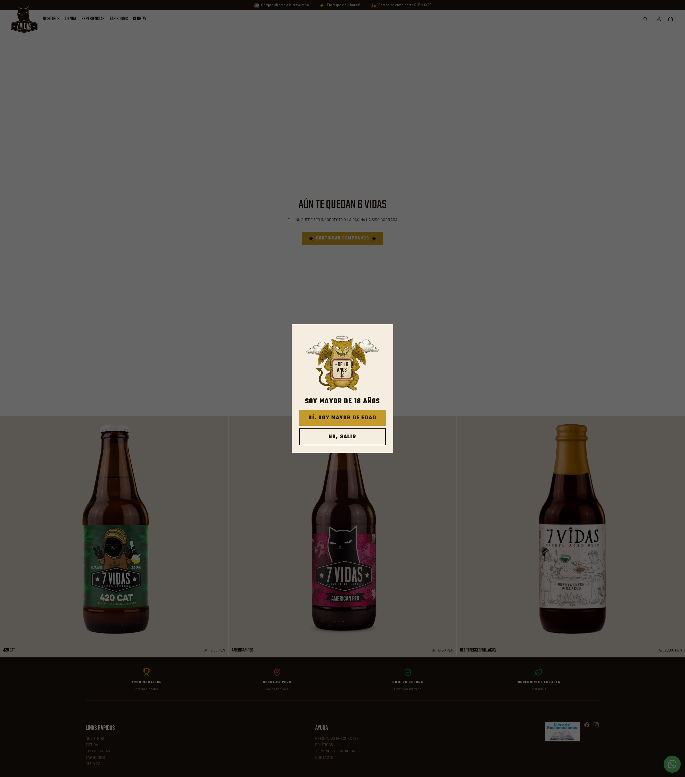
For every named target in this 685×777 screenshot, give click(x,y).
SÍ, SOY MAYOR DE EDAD (342, 418)
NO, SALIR (342, 437)
